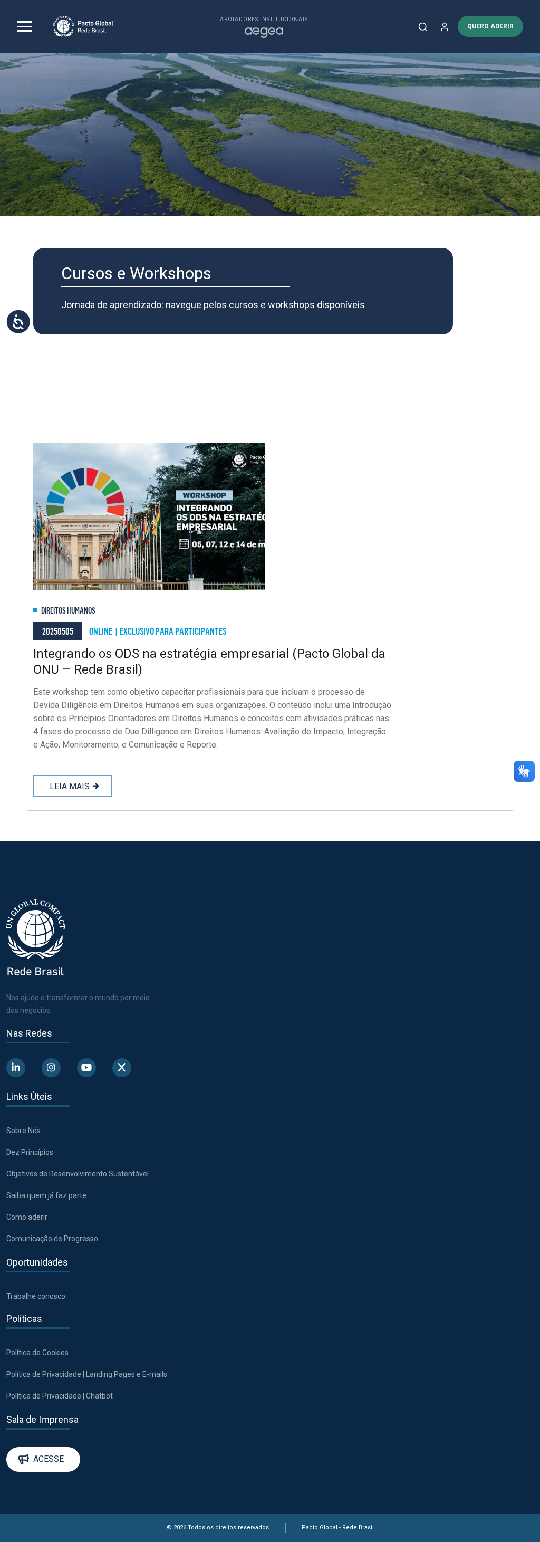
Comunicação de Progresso (52, 1238)
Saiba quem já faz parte (46, 1195)
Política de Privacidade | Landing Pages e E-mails (86, 1374)
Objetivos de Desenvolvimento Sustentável (77, 1174)
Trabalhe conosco (35, 1296)
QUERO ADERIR (490, 26)
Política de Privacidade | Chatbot (59, 1396)
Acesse (48, 1459)
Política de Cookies (37, 1352)
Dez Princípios (29, 1152)
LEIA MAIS (70, 786)
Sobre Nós (23, 1130)
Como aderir (26, 1217)
